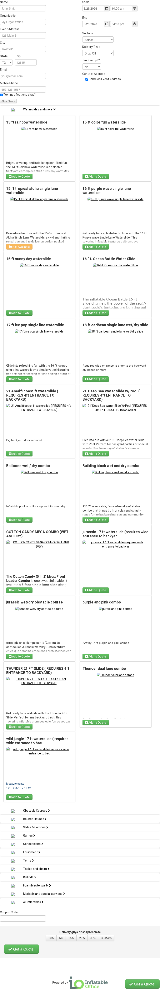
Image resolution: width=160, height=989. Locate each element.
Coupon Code (9, 912)
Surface (87, 33)
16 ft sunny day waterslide (28, 259)
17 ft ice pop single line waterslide (35, 325)
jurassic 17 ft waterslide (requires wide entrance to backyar (115, 534)
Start (85, 2)
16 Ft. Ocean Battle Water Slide (108, 259)
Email (3, 69)
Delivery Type (91, 46)
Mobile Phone (9, 83)
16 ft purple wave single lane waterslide (106, 191)
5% (61, 938)
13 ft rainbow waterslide (26, 122)
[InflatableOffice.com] (88, 982)
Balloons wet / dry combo (28, 466)
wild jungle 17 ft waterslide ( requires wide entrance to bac (37, 741)
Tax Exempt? (91, 60)
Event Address (10, 29)
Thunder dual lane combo (104, 668)
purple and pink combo (101, 602)
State (10, 56)
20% (82, 938)
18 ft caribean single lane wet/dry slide (115, 325)
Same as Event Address (105, 79)
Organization (8, 15)
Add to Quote (20, 176)
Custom (106, 938)
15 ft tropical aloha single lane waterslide (32, 191)
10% (51, 938)
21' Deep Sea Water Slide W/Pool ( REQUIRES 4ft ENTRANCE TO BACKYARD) (111, 395)
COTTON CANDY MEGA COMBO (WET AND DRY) (37, 534)
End (84, 17)
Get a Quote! (23, 949)
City (2, 42)
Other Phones (8, 101)
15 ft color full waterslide (104, 122)
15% (71, 938)
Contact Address (93, 73)
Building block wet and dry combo (110, 466)
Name (4, 2)
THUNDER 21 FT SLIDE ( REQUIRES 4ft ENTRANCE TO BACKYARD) (37, 670)
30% (93, 938)
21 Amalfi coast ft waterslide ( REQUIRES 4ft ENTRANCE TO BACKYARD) (32, 395)
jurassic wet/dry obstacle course (34, 602)
